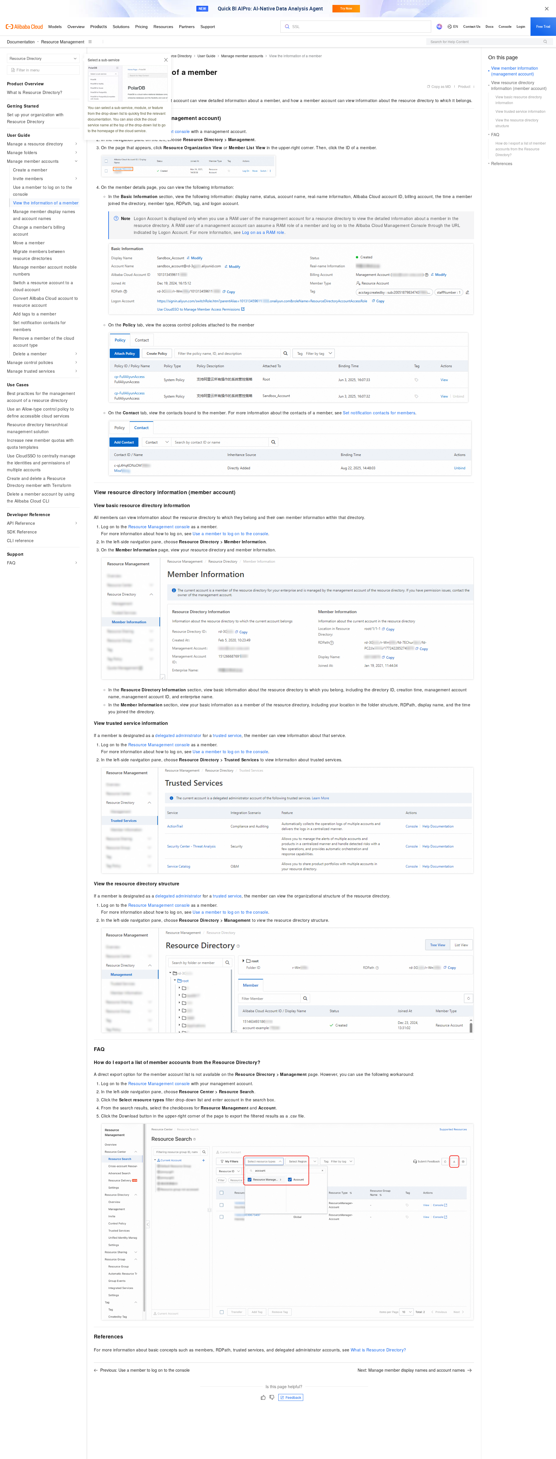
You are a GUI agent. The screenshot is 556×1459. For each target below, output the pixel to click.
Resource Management (62, 42)
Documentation (21, 42)
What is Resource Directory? (378, 1350)
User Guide (206, 55)
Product (464, 86)
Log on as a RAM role (263, 232)
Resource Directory (176, 55)
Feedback (293, 1397)
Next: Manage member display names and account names (411, 1370)
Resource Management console (159, 526)
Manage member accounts (242, 55)
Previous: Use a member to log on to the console (145, 1370)
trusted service (227, 735)
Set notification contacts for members (379, 412)
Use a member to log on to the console (230, 533)
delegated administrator (178, 735)
